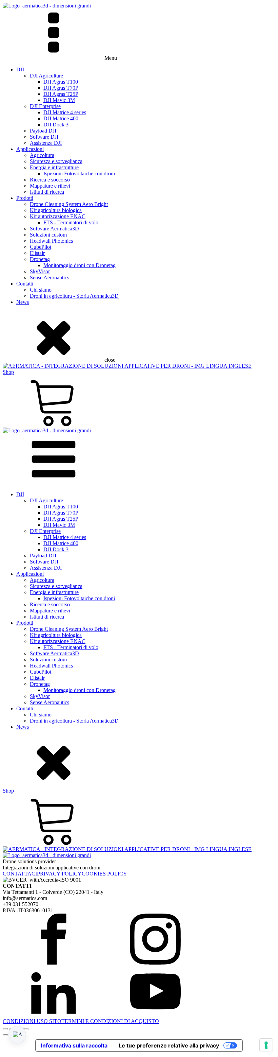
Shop (8, 372)
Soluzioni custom (48, 235)
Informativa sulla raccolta (74, 1045)
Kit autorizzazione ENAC (57, 216)
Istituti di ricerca (47, 192)
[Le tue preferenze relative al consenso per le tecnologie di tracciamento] (266, 1045)
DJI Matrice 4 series (64, 112)
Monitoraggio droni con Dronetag (79, 265)
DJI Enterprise (45, 106)
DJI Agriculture (46, 76)
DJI (20, 69)
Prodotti (24, 198)
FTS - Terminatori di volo (70, 222)
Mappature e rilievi (50, 186)
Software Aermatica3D (54, 228)
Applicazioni (30, 149)
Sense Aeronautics (49, 277)
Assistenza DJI (46, 143)
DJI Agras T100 (60, 82)
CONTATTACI (20, 874)
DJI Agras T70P (60, 88)
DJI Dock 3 (55, 124)
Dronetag (40, 259)
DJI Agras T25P (60, 94)
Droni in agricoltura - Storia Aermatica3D (74, 296)
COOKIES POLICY (104, 874)
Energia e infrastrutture (54, 167)
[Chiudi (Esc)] (25, 1029)
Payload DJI (43, 131)
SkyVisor (40, 271)
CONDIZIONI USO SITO (32, 1021)
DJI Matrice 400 (60, 118)
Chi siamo (41, 290)
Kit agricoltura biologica (56, 210)
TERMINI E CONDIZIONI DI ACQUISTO (110, 1021)
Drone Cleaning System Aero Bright (69, 204)
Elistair (37, 253)
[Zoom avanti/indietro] (5, 1029)
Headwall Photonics (51, 241)
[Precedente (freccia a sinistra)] (5, 1035)
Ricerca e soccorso (50, 180)
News (22, 302)
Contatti (24, 284)
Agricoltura (42, 155)
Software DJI (44, 137)
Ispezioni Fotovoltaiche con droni (79, 173)
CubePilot (40, 247)
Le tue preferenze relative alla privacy (169, 1045)
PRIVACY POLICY (59, 874)
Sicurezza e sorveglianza (56, 161)
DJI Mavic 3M (59, 100)
